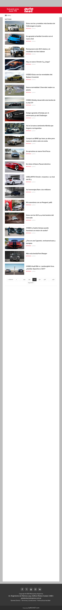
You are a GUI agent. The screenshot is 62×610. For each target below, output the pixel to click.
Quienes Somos (15, 600)
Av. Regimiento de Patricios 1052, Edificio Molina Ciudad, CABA (30, 596)
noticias (28, 28)
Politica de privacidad (43, 600)
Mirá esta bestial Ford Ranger (36, 253)
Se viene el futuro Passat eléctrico (38, 164)
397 (40, 279)
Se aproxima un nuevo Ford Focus (38, 151)
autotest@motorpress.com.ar (31, 598)
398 (45, 279)
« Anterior (10, 279)
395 (29, 279)
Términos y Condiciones (28, 600)
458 (53, 279)
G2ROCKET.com (33, 608)
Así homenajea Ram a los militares (38, 190)
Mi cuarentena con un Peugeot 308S (39, 202)
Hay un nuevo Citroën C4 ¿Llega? (38, 62)
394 (24, 279)
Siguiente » (31, 282)
